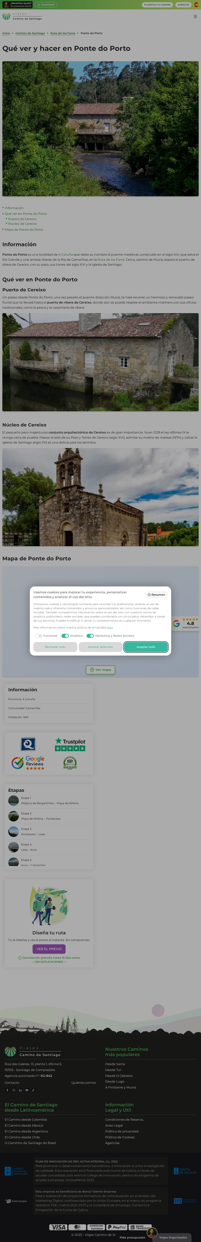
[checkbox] (45, 636)
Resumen (158, 594)
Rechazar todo (55, 647)
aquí (110, 627)
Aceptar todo (146, 647)
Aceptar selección (100, 647)
